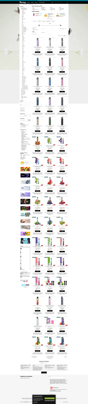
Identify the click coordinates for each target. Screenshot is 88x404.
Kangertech (23, 46)
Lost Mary (23, 51)
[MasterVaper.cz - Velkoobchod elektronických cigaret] (25, 285)
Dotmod (23, 14)
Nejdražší (43, 21)
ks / (25, 115)
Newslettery (65, 398)
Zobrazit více (44, 372)
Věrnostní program (24, 131)
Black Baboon (23, 12)
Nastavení (35, 402)
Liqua (22, 50)
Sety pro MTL (23, 83)
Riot (22, 58)
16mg (20, 265)
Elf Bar (34, 32)
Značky (22, 98)
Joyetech (23, 44)
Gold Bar (23, 39)
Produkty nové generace (24, 97)
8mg (20, 257)
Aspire (23, 11)
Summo (23, 64)
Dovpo (23, 15)
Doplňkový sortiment (23, 96)
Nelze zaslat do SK (62, 28)
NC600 (22, 34)
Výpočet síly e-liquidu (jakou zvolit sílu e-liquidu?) (25, 273)
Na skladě (34, 27)
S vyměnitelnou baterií (24, 86)
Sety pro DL (23, 84)
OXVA (22, 56)
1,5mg (21, 249)
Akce (34, 28)
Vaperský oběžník (24, 149)
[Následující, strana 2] (65, 357)
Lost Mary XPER (23, 33)
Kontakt (22, 130)
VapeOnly (23, 69)
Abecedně (53, 21)
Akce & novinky (23, 7)
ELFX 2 (22, 24)
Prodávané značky (24, 145)
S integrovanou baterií (24, 85)
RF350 (22, 35)
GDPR (22, 140)
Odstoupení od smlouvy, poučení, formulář (26, 138)
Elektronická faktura (24, 141)
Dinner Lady (23, 13)
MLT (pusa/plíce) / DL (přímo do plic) (25, 143)
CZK (55, 2)
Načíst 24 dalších (50, 356)
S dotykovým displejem (25, 88)
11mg (20, 261)
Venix (22, 72)
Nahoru (34, 356)
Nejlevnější (39, 21)
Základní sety (23, 76)
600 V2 (23, 19)
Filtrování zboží (23, 147)
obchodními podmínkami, (59, 379)
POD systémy (23, 80)
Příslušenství (22, 94)
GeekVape (23, 38)
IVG (22, 43)
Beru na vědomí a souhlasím (49, 398)
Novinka (43, 28)
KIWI (22, 47)
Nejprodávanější (48, 21)
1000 (22, 20)
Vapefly (23, 68)
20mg (21, 268)
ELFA (22, 21)
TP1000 (23, 32)
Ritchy (23, 59)
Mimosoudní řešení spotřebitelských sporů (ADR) (26, 139)
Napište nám (23, 135)
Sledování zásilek (32, 398)
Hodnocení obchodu (44, 361)
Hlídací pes (23, 142)
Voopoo (23, 74)
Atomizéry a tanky (23, 92)
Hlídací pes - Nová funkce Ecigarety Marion (25, 276)
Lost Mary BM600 (24, 27)
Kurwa (23, 49)
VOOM (23, 73)
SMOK (22, 63)
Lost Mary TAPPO (24, 31)
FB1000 (22, 25)
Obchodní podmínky (24, 136)
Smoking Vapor (24, 62)
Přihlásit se (22, 108)
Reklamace (23, 137)
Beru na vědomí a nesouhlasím (49, 400)
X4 (22, 75)
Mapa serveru (23, 148)
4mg (20, 253)
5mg (20, 254)
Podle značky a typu (24, 9)
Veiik (22, 71)
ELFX (22, 23)
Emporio (23, 36)
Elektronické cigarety (24, 8)
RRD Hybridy (23, 82)
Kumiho (23, 48)
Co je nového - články (24, 134)
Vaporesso (23, 70)
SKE (22, 60)
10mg (20, 260)
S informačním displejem (25, 87)
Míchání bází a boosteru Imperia (60, 398)
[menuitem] (28, 2)
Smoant (23, 61)
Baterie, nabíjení (23, 93)
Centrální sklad (35, 29)
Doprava (23, 133)
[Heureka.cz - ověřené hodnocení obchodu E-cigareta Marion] (25, 163)
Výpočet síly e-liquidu (24, 146)
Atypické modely (24, 81)
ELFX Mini (23, 26)
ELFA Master (23, 22)
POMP (22, 57)
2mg (20, 250)
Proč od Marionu (23, 132)
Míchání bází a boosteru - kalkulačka (26, 144)
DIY (21, 95)
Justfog (23, 45)
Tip (51, 28)
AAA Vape (23, 10)
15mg (20, 264)
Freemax (23, 37)
